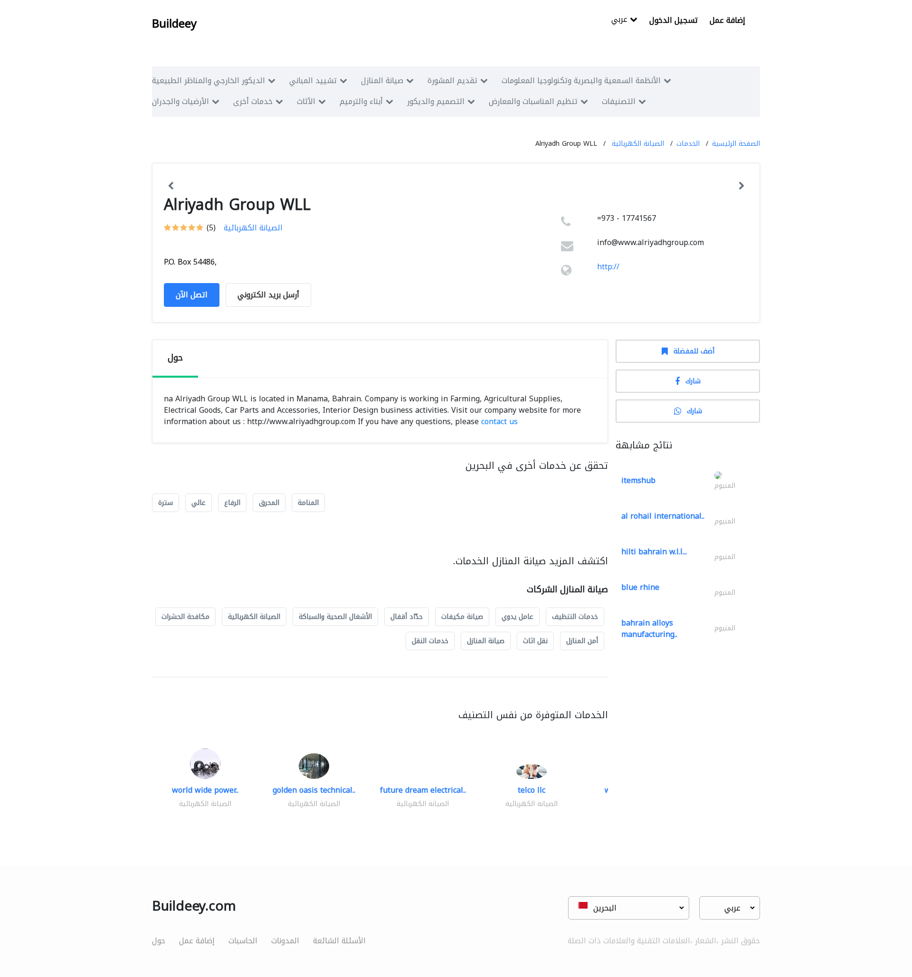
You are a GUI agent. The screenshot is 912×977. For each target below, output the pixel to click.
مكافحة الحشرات (185, 616)
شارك (693, 381)
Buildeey (174, 24)
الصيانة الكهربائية (638, 143)
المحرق (269, 502)
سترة (165, 502)
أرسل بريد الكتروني (268, 294)
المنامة (308, 502)
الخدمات (688, 143)
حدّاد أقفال (406, 616)
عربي (620, 20)
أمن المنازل (582, 641)
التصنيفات (619, 101)
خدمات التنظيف (575, 616)
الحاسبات (242, 940)
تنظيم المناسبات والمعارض (533, 101)
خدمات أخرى (253, 101)
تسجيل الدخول (673, 20)
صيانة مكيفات (462, 616)
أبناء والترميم (361, 101)
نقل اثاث (535, 641)
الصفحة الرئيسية (736, 143)
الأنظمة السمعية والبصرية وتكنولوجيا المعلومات (581, 80)
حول (158, 940)
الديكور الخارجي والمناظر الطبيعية (208, 80)
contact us (499, 421)
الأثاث (306, 101)
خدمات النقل (430, 641)
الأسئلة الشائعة (339, 940)
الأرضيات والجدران (180, 101)
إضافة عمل (727, 20)
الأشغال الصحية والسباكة (335, 616)
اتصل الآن (192, 294)
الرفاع (232, 502)
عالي (198, 502)
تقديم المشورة (452, 80)
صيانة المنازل (382, 80)
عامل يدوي (517, 616)
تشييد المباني (313, 80)
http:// (608, 266)
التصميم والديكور (436, 101)
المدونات (285, 940)
